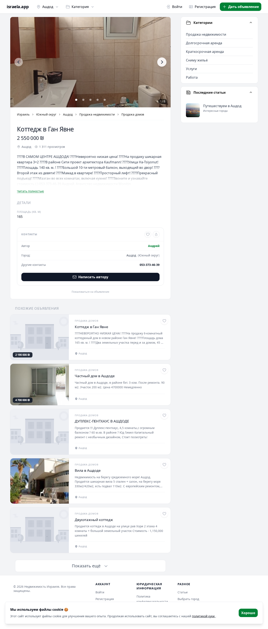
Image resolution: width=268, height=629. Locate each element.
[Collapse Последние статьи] (251, 92)
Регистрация (205, 6)
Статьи (183, 592)
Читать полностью (30, 191)
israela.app (18, 7)
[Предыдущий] (18, 62)
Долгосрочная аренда (204, 43)
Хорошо (248, 613)
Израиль (23, 114)
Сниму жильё (197, 60)
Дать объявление (243, 6)
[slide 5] (104, 99)
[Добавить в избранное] (147, 234)
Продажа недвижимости (97, 114)
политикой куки (203, 616)
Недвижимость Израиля (41, 587)
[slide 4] (97, 99)
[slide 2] (83, 99)
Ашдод (47, 6)
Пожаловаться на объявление (90, 292)
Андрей (154, 246)
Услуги (191, 68)
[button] (90, 62)
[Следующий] (161, 62)
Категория (80, 6)
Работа (192, 77)
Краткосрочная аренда (205, 51)
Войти (177, 6)
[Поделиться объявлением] (156, 234)
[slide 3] (90, 99)
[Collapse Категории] (251, 22)
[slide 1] (76, 99)
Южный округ (46, 114)
